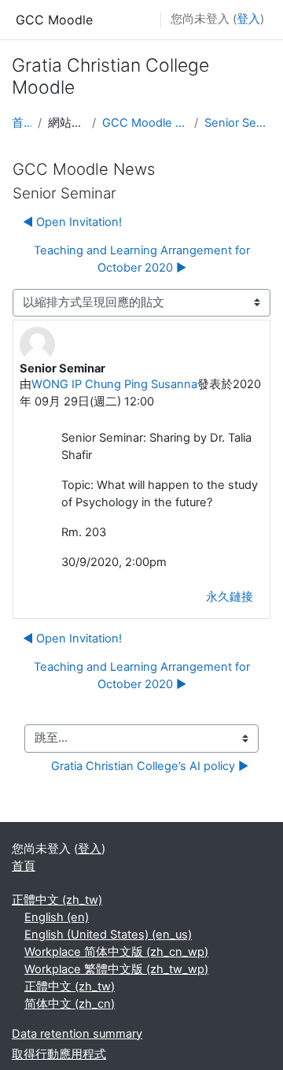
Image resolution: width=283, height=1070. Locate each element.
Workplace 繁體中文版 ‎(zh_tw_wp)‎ (116, 969)
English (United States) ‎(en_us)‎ (108, 934)
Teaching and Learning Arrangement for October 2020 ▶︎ (142, 259)
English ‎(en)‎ (56, 917)
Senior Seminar (237, 123)
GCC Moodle (54, 20)
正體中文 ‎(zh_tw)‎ (57, 900)
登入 (248, 19)
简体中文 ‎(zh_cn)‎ (69, 1004)
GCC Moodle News (145, 123)
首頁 (21, 123)
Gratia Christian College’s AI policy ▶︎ (149, 766)
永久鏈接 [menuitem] (229, 597)
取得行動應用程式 (59, 1054)
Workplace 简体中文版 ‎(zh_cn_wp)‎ (116, 952)
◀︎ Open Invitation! (72, 222)
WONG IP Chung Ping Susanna (114, 384)
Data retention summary (77, 1034)
